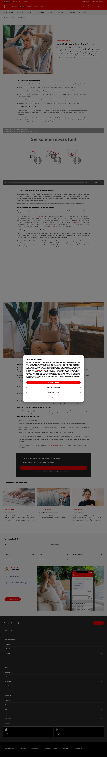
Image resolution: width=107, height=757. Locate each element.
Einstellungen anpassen (53, 392)
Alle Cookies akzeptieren (53, 382)
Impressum (59, 398)
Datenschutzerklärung (41, 370)
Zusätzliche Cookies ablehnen (53, 387)
